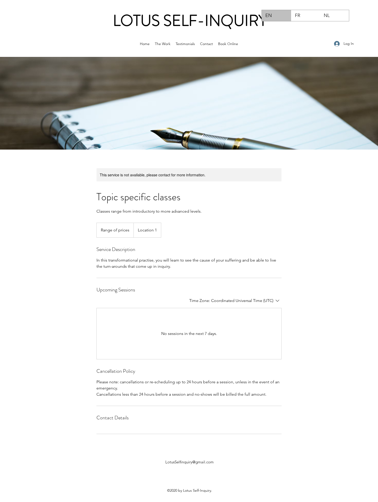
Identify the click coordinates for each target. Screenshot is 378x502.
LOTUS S (142, 21)
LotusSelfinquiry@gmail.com (189, 462)
